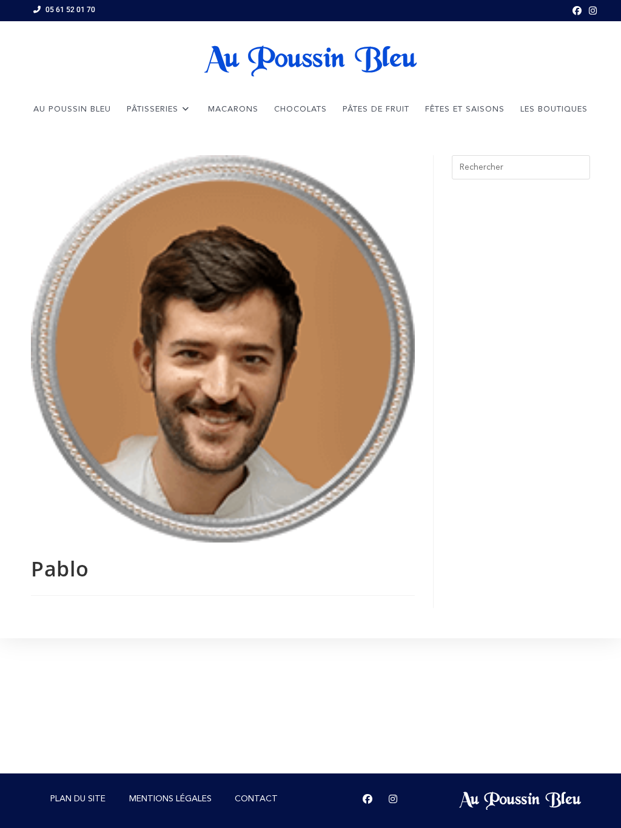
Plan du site (78, 799)
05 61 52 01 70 (70, 9)
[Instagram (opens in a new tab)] (591, 10)
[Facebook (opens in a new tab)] (577, 10)
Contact (256, 799)
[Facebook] (367, 799)
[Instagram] (393, 799)
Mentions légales (170, 799)
